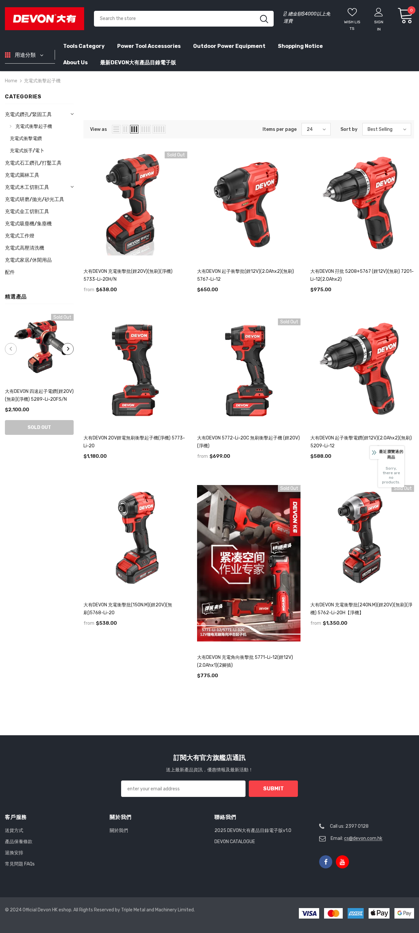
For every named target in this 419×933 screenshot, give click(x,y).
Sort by (348, 129)
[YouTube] (342, 861)
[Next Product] (68, 349)
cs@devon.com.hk (363, 838)
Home (11, 81)
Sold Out (39, 427)
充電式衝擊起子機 (42, 81)
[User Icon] (379, 11)
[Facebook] (325, 861)
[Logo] (44, 18)
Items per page (280, 129)
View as (98, 129)
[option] (39, 374)
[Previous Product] (11, 349)
